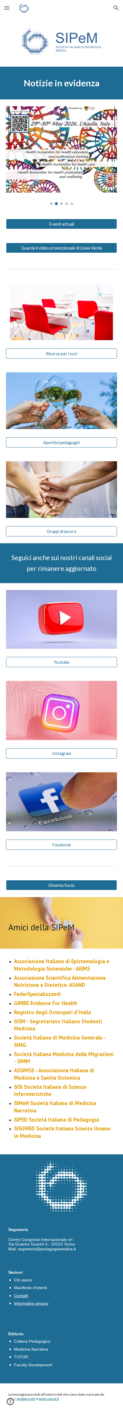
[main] (61, 83)
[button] (7, 8)
